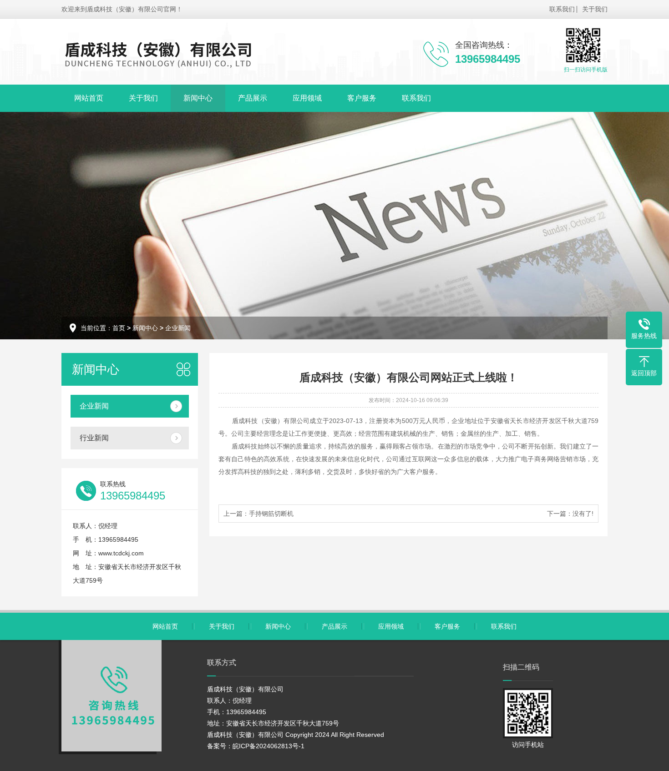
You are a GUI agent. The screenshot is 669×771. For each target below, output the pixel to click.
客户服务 (361, 98)
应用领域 (307, 98)
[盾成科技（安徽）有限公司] (158, 53)
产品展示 (252, 98)
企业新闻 (178, 328)
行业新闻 (94, 438)
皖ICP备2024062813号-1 (268, 746)
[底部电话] (111, 695)
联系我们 (562, 9)
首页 (118, 328)
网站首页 (88, 98)
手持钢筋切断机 (271, 513)
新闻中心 (198, 98)
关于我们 (595, 9)
